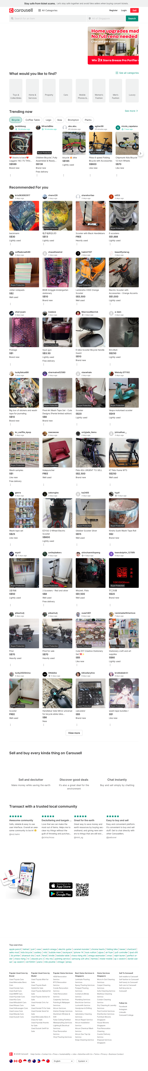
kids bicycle (26, 952)
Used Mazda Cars (16, 1014)
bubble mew (55, 952)
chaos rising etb (78, 955)
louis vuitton (90, 952)
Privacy (104, 1054)
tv (28, 958)
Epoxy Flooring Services (85, 985)
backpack (67, 952)
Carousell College (126, 1015)
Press (55, 1054)
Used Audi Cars (15, 991)
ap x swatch (120, 958)
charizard (131, 949)
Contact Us (46, 1054)
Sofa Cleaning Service (106, 991)
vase (38, 949)
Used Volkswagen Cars (18, 1008)
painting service (62, 958)
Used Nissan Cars (16, 1005)
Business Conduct (116, 1054)
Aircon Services (59, 1008)
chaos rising (20, 958)
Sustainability (64, 1054)
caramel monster (81, 949)
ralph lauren (119, 955)
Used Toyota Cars (16, 979)
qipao (101, 952)
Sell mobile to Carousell (128, 976)
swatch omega (50, 949)
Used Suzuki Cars (16, 1017)
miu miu (49, 958)
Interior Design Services (62, 1011)
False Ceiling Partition (62, 1020)
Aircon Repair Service (84, 1020)
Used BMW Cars (15, 994)
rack (38, 955)
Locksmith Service (82, 1005)
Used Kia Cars (15, 999)
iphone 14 (78, 952)
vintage (60, 962)
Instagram (123, 1009)
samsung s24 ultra (80, 958)
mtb (45, 952)
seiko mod (14, 952)
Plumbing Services (82, 999)
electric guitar (65, 949)
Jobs (74, 1054)
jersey (69, 962)
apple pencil (15, 949)
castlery (37, 952)
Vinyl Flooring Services (62, 1037)
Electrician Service (82, 1002)
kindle (51, 955)
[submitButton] (132, 18)
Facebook (123, 1006)
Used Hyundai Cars (17, 997)
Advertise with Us (85, 1054)
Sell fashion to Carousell (129, 979)
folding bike (112, 949)
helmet (26, 949)
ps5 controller (121, 952)
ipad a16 (134, 952)
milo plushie (49, 962)
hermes (94, 958)
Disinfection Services (105, 1014)
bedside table (62, 955)
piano (39, 962)
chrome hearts (98, 949)
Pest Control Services (106, 1011)
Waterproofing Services (62, 1022)
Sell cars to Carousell (127, 985)
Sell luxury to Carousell (128, 982)
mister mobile (106, 958)
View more (74, 732)
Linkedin (122, 1012)
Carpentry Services (61, 999)
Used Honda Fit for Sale (40, 1008)
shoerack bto (28, 955)
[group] (74, 45)
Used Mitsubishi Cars (17, 1002)
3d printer (15, 955)
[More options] (10, 175)
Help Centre (35, 1054)
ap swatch (19, 962)
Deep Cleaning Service (84, 1040)
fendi (44, 955)
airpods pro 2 (37, 958)
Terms (96, 1054)
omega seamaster (96, 955)
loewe (122, 949)
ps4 (33, 949)
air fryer (109, 952)
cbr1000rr (30, 962)
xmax (109, 955)
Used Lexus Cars (16, 1011)
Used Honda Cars (16, 988)
